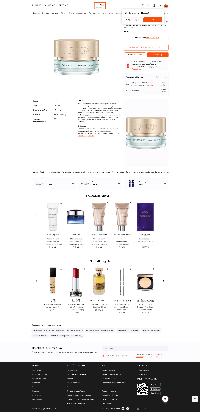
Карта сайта (37, 399)
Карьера (35, 391)
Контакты (36, 383)
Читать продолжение (86, 136)
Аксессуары (81, 13)
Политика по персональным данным (81, 399)
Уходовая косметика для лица (98, 172)
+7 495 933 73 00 (143, 370)
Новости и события (39, 374)
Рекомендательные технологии (79, 403)
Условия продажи (74, 387)
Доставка (71, 378)
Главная (34, 172)
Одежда (54, 13)
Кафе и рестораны (109, 391)
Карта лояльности (109, 403)
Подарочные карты (97, 13)
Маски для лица (118, 172)
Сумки (71, 13)
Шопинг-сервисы (108, 370)
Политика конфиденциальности (79, 395)
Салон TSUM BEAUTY (110, 395)
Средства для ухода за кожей (73, 172)
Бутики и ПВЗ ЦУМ (39, 378)
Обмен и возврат (73, 383)
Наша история (37, 387)
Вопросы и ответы (74, 370)
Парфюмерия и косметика (50, 172)
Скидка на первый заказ (76, 391)
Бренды (45, 13)
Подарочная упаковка (110, 387)
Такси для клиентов (109, 399)
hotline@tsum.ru (143, 374)
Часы (110, 13)
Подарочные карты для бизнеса (114, 383)
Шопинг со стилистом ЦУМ (112, 374)
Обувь (63, 13)
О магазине (36, 370)
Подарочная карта (109, 378)
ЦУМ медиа (36, 395)
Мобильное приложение (76, 374)
